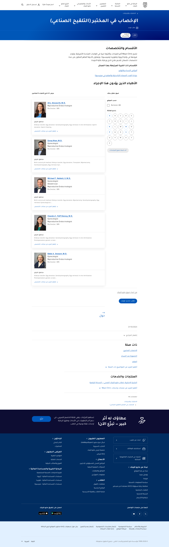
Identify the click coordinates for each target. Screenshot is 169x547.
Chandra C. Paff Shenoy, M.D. (60, 216)
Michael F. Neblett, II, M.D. (59, 179)
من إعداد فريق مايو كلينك (127, 293)
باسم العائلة (111, 111)
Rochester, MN (116, 105)
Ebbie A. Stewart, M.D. (57, 254)
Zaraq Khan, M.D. (55, 141)
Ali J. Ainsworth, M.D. (57, 103)
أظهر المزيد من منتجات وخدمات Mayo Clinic (119, 388)
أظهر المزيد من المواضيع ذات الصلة (122, 367)
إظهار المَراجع (131, 335)
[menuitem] (134, 35)
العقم (134, 362)
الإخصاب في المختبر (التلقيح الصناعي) (94, 21)
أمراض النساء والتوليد (127, 71)
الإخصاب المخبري (130, 351)
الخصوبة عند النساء (129, 356)
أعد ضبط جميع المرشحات (118, 150)
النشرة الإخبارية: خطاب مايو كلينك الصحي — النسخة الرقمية (113, 383)
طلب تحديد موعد (128, 301)
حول (134, 35)
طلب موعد (131, 28)
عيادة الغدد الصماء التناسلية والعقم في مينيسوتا (116, 76)
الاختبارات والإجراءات (129, 13)
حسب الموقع (111, 100)
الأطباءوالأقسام (125, 35)
